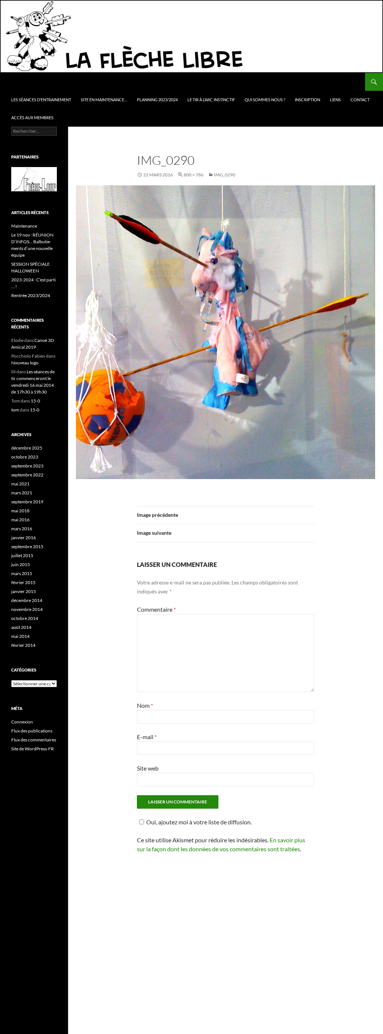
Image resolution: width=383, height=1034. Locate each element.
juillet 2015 (22, 555)
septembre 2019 (27, 501)
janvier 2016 (23, 537)
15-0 (35, 401)
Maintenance (24, 226)
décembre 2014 (26, 600)
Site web (148, 768)
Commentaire (156, 609)
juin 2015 (20, 564)
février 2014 (23, 645)
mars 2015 (21, 573)
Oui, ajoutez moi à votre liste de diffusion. (199, 821)
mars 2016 (21, 528)
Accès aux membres (32, 117)
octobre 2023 (24, 457)
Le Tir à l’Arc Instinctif (211, 99)
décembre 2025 (26, 448)
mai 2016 (20, 519)
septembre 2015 (27, 546)
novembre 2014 (27, 609)
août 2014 (21, 627)
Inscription (307, 99)
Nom (145, 705)
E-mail (147, 736)
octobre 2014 (24, 618)
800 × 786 (193, 175)
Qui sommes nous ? (265, 99)
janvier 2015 (23, 591)
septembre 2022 (27, 475)
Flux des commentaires (33, 740)
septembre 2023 (27, 466)
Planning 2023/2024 (157, 99)
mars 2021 (21, 493)
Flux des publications (31, 731)
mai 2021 (20, 484)
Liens (335, 99)
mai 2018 (20, 510)
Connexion (22, 722)
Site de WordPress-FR (32, 748)
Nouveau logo (25, 362)
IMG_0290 (224, 175)
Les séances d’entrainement (41, 99)
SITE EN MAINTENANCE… (104, 99)
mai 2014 (20, 636)
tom (15, 410)
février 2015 (23, 582)
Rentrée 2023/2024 (30, 295)
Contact (360, 99)
